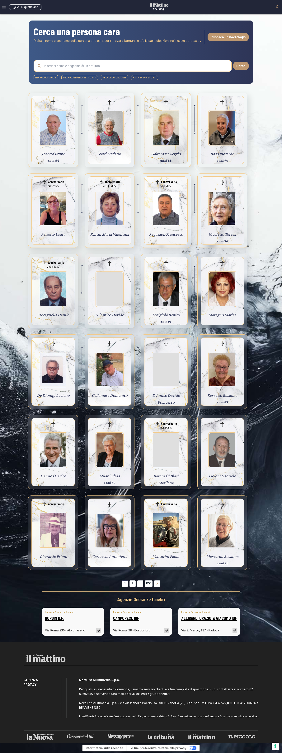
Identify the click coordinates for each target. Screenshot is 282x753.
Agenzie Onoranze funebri (141, 599)
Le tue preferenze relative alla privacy (157, 748)
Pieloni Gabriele (222, 475)
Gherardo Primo (53, 556)
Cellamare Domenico (110, 395)
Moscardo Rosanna (222, 556)
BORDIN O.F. (54, 618)
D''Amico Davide (109, 314)
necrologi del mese (114, 77)
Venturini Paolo (166, 556)
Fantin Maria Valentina (109, 234)
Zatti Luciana (110, 153)
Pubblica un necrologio (228, 37)
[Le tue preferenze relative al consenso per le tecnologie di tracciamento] (275, 746)
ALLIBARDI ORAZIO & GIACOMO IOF (209, 618)
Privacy (30, 684)
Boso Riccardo (222, 153)
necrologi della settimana (79, 77)
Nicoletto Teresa (222, 234)
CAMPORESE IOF (126, 618)
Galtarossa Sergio (166, 153)
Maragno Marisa (222, 314)
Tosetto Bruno (53, 153)
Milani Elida (109, 475)
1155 (149, 583)
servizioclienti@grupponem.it (148, 694)
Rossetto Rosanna (222, 395)
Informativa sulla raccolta (104, 748)
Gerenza (31, 680)
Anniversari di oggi (144, 77)
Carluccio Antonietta (109, 556)
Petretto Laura (53, 234)
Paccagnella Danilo (53, 314)
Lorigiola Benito (166, 314)
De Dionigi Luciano (53, 395)
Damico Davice (53, 475)
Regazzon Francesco (166, 234)
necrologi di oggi (46, 77)
